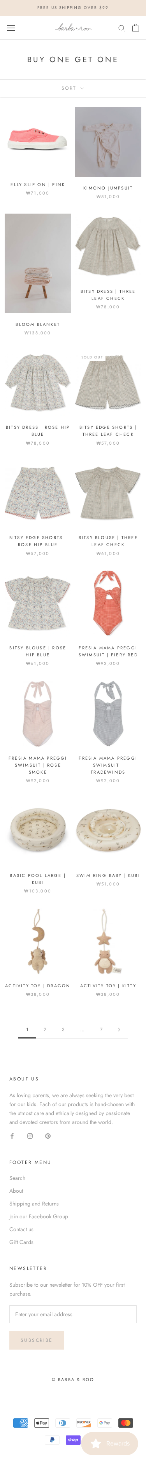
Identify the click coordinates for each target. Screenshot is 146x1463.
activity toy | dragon (37, 986)
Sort (70, 88)
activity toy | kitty (108, 986)
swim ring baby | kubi (108, 875)
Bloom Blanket (38, 324)
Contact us (21, 1229)
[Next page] (119, 1030)
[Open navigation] (11, 27)
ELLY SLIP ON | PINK (38, 184)
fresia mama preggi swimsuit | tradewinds (108, 765)
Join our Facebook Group (38, 1216)
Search (17, 1178)
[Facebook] (12, 1135)
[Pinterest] (48, 1135)
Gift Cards (21, 1242)
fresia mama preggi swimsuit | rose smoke (38, 765)
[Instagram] (30, 1135)
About (16, 1191)
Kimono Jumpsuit (108, 188)
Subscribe (37, 1340)
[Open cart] (135, 27)
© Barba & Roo (73, 1379)
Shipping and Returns (34, 1203)
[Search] (121, 27)
